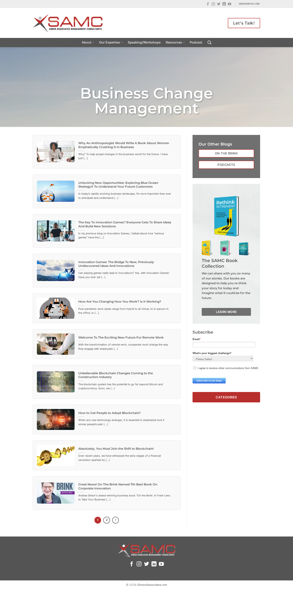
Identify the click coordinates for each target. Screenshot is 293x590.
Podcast (196, 42)
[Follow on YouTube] (229, 4)
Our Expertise (109, 42)
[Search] (209, 42)
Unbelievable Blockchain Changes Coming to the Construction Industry (115, 375)
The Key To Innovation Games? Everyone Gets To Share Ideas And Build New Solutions (124, 224)
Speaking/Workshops (144, 42)
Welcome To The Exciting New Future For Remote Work (121, 337)
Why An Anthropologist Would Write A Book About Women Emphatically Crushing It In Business (123, 145)
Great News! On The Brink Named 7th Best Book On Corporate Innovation (117, 486)
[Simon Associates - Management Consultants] (68, 23)
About (86, 42)
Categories (226, 397)
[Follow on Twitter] (218, 4)
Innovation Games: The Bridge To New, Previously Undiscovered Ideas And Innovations (116, 264)
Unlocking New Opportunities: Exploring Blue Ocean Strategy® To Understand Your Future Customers (118, 184)
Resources (174, 42)
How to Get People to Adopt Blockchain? (109, 413)
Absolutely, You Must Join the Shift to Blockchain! (116, 448)
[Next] (115, 520)
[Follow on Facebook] (208, 4)
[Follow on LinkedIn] (224, 4)
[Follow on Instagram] (213, 4)
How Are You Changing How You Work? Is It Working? (119, 301)
